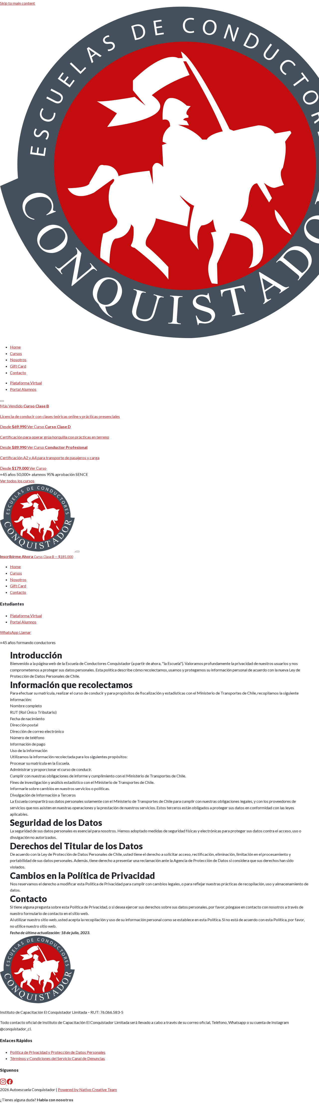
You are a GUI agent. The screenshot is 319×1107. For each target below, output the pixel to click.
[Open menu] (2, 401)
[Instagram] (3, 1083)
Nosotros (18, 359)
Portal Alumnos (23, 389)
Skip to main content (17, 3)
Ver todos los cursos (17, 480)
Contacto (18, 372)
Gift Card (18, 366)
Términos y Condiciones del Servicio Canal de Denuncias (57, 1058)
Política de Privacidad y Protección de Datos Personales (57, 1052)
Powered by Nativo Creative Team (87, 1089)
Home (15, 347)
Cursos (16, 353)
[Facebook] (10, 1083)
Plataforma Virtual (26, 382)
